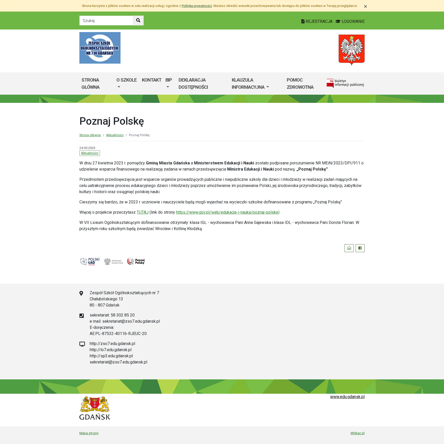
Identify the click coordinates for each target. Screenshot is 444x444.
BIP (168, 80)
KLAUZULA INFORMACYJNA (248, 83)
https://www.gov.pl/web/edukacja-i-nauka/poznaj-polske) (228, 212)
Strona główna (90, 83)
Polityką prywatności (197, 6)
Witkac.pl (357, 433)
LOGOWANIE (353, 21)
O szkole (126, 80)
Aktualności (115, 135)
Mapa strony (88, 433)
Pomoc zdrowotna (300, 83)
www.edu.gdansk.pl (347, 396)
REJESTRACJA (319, 21)
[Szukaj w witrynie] (138, 20)
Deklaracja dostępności (193, 83)
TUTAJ (143, 212)
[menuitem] (127, 83)
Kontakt (151, 80)
